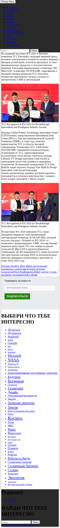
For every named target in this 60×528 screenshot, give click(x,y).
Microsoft (14, 355)
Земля (13, 407)
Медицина (12, 437)
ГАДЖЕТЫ (12, 10)
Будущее (11, 42)
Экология (16, 477)
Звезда (12, 398)
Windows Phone (14, 367)
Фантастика (12, 45)
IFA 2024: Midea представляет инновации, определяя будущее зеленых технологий (24, 269)
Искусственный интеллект (21, 411)
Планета (13, 448)
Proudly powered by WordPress (17, 525)
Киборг (11, 414)
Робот (11, 451)
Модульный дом (14, 439)
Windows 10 (13, 364)
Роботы (12, 454)
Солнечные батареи (23, 466)
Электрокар (12, 482)
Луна (11, 422)
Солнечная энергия (19, 462)
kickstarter (12, 352)
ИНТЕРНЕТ (13, 30)
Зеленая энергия (21, 403)
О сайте (12, 500)
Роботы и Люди (19, 458)
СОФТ (10, 13)
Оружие (12, 445)
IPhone (10, 349)
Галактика (15, 388)
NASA (13, 360)
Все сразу (11, 7)
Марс (12, 429)
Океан (10, 442)
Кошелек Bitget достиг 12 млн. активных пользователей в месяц (29, 273)
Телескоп (13, 473)
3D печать (14, 329)
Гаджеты (12, 384)
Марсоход (14, 433)
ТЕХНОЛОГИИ (15, 33)
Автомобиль (13, 370)
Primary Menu (7, 1)
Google (12, 343)
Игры (9, 36)
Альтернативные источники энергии (32, 373)
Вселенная (16, 381)
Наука (9, 16)
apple (10, 340)
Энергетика (12, 24)
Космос (10, 21)
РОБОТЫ (11, 39)
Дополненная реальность (22, 395)
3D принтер (14, 333)
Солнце (13, 470)
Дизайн (10, 27)
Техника (11, 19)
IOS (9, 346)
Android (13, 336)
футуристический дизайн (20, 484)
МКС (11, 425)
